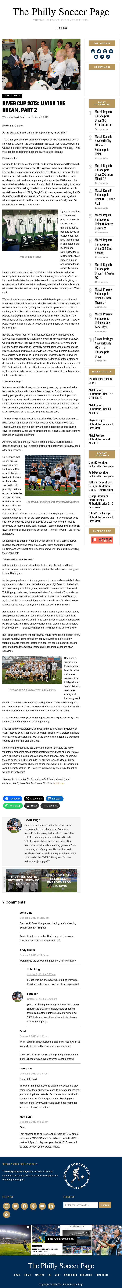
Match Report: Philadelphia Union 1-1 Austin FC (104, 271)
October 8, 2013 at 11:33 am (34, 918)
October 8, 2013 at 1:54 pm (34, 1073)
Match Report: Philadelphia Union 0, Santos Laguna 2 (104, 221)
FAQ (49, 1275)
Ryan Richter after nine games (100, 380)
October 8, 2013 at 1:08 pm (34, 1036)
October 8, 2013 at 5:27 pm (41, 974)
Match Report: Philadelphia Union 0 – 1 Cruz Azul (105, 197)
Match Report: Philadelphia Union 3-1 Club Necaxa (103, 246)
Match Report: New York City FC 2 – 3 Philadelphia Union (103, 145)
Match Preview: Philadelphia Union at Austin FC (99, 439)
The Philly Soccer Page (61, 11)
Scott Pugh (19, 117)
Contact (28, 1275)
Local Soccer (102, 1275)
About (57, 1275)
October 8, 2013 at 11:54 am (34, 955)
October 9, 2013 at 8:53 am (34, 1122)
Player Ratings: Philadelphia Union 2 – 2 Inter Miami (101, 424)
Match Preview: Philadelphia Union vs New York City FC (104, 320)
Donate (17, 1275)
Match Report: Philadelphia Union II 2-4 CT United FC (101, 393)
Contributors (70, 1275)
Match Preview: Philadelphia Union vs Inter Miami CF (104, 296)
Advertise (39, 1275)
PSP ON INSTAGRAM (61, 1239)
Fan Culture (12, 95)
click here (59, 783)
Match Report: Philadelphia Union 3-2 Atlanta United (103, 118)
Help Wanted (86, 1275)
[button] (61, 28)
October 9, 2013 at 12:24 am (42, 999)
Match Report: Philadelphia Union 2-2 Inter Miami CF (104, 172)
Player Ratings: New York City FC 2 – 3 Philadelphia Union (104, 347)
